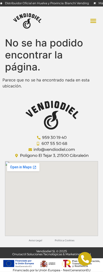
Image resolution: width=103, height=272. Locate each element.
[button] (93, 21)
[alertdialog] (51, 3)
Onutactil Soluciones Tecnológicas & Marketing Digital (51, 254)
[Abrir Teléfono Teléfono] (85, 259)
